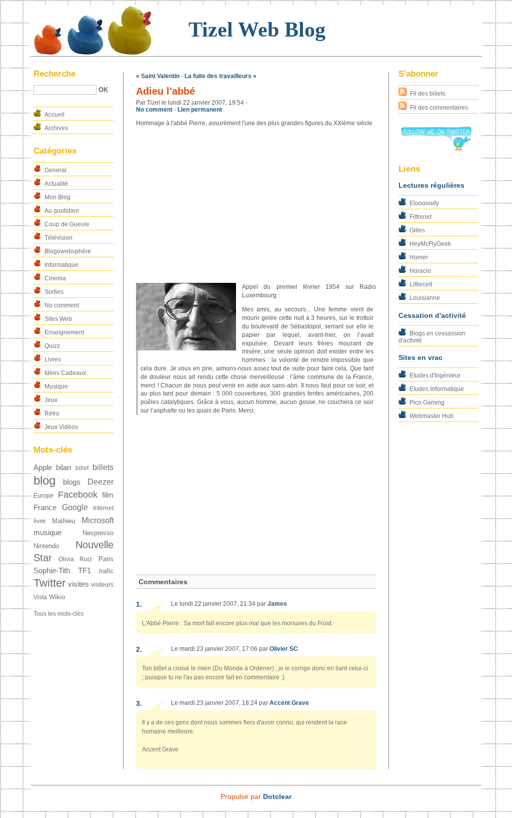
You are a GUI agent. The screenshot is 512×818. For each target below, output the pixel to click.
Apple (43, 468)
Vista (40, 597)
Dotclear (277, 796)
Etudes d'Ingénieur (435, 375)
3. (139, 703)
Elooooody (424, 203)
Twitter (50, 583)
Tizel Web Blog (257, 29)
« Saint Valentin (158, 76)
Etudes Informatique (437, 388)
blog (45, 480)
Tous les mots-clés (59, 613)
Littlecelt (421, 284)
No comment (61, 305)
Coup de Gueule (67, 224)
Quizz (52, 345)
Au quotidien (61, 210)
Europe (44, 495)
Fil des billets (428, 93)
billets (103, 467)
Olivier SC (284, 648)
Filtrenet (421, 216)
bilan (63, 468)
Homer (419, 257)
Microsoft (98, 520)
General (55, 170)
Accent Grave (289, 702)
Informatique (61, 264)
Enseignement (64, 332)
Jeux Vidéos (61, 427)
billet (82, 468)
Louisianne (425, 297)
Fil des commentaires (439, 107)
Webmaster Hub (432, 416)
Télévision (58, 237)
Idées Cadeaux (65, 372)
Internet (103, 508)
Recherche (55, 74)
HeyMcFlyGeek (430, 243)
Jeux (51, 399)
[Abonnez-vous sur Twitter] (436, 148)
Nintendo (46, 546)
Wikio (57, 597)
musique (48, 533)
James (277, 603)
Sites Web (58, 318)
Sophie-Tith (52, 571)
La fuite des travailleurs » (220, 76)
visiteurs (102, 584)
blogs (71, 482)
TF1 (84, 571)
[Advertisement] (256, 205)
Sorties (54, 291)
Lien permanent (200, 109)
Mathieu (63, 521)
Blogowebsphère (67, 251)
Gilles (417, 230)
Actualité (56, 183)
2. (139, 649)
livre (40, 521)
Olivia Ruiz (75, 559)
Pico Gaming (427, 402)
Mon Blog (57, 197)
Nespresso (98, 533)
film (108, 495)
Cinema (55, 278)
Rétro (52, 413)
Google (75, 507)
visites (78, 584)
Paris (106, 559)
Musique (56, 386)
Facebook (78, 494)
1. (139, 604)
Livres (52, 359)
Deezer (101, 482)
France (45, 508)
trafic (106, 571)
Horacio (420, 270)
